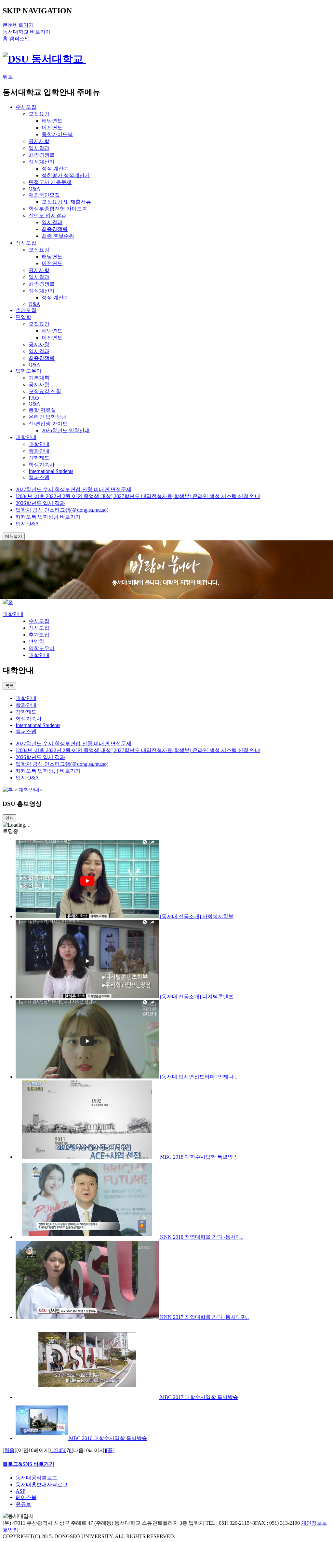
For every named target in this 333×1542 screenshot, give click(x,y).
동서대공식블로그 (36, 1477)
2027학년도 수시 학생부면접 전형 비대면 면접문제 (73, 489)
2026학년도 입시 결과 (40, 503)
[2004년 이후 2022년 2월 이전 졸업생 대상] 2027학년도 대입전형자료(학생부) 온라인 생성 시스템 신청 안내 (138, 496)
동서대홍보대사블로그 (42, 1484)
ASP (20, 1491)
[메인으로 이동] (8, 602)
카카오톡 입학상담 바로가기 (48, 517)
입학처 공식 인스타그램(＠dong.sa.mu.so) (62, 510)
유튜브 (23, 1504)
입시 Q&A (27, 523)
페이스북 (26, 1497)
